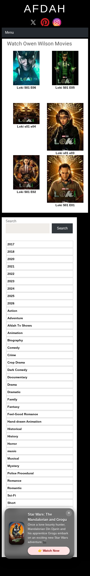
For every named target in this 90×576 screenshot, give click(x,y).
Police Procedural (20, 473)
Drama (12, 384)
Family (12, 399)
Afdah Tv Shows (19, 325)
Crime (11, 355)
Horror (12, 443)
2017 (10, 244)
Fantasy (13, 406)
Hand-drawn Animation (24, 421)
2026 (10, 303)
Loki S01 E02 (26, 192)
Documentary (17, 377)
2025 (10, 296)
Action (12, 310)
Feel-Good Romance (22, 414)
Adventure (15, 318)
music (11, 451)
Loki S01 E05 (65, 87)
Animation (15, 333)
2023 (10, 281)
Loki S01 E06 (26, 87)
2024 (10, 288)
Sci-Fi (11, 495)
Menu (9, 32)
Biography (15, 340)
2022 (10, 274)
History (12, 436)
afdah (45, 8)
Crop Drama (16, 362)
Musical (13, 458)
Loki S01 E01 (65, 205)
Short (11, 503)
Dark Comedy (17, 370)
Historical (14, 429)
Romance (14, 480)
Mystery (13, 466)
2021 (10, 266)
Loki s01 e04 (26, 126)
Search (11, 221)
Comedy (13, 347)
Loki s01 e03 (65, 153)
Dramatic (14, 392)
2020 (10, 259)
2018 (10, 251)
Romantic (14, 488)
